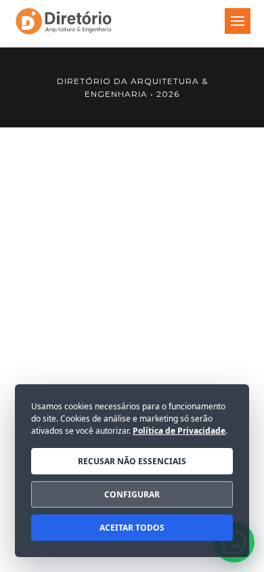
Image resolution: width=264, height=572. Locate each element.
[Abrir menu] (237, 21)
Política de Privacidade (179, 430)
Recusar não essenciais (132, 461)
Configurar (132, 494)
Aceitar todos (132, 527)
